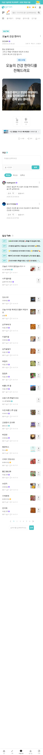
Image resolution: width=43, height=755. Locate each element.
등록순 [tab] (22, 175)
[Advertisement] (21, 25)
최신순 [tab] (15, 175)
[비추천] (13, 193)
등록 (35, 167)
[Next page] (33, 521)
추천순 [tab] (8, 175)
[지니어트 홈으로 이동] (7, 7)
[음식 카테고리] (3, 12)
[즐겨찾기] (12, 235)
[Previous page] (10, 521)
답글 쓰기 (21, 193)
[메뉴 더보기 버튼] (3, 18)
